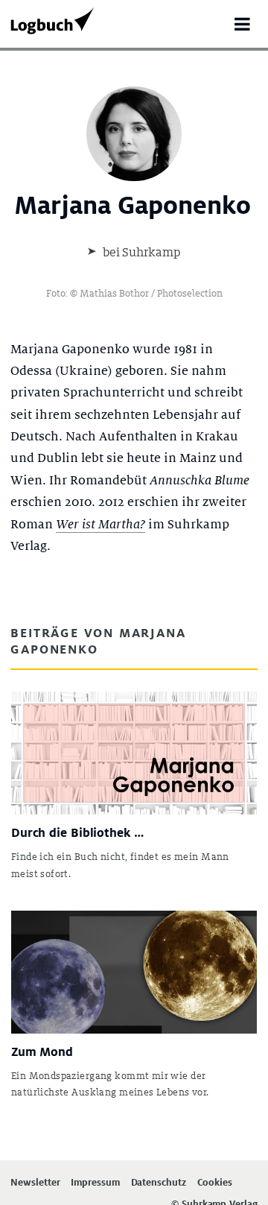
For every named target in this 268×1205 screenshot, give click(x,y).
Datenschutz (158, 1183)
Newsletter (35, 1183)
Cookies (214, 1183)
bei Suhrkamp (140, 252)
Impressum (95, 1183)
